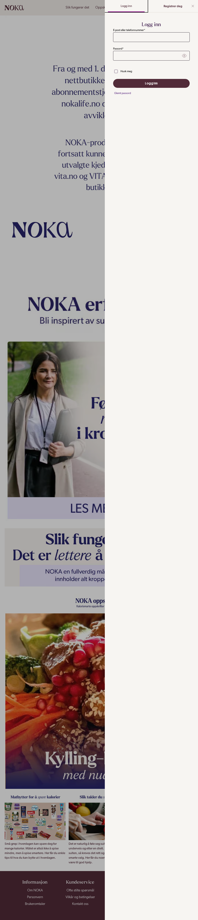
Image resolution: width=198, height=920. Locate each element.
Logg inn (126, 6)
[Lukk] (193, 6)
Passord (118, 48)
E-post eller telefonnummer (129, 30)
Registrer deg (173, 6)
